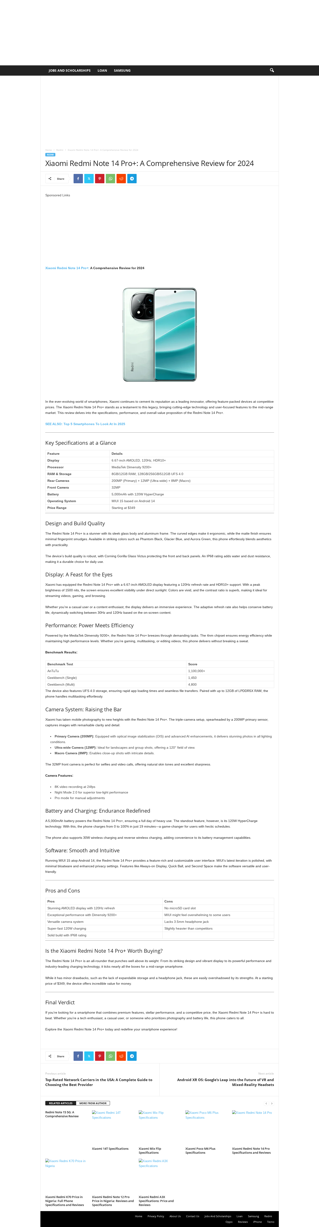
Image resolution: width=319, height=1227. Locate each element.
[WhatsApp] (110, 178)
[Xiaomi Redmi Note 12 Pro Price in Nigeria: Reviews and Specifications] (113, 1176)
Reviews (243, 1221)
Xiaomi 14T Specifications (110, 1148)
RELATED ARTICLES (60, 1103)
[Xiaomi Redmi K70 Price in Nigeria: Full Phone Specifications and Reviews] (66, 1176)
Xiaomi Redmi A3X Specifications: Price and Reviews (156, 1201)
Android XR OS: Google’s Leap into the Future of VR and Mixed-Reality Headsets (225, 1082)
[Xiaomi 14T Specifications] (113, 1127)
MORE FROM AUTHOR (92, 1103)
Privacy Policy (156, 1216)
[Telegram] (132, 178)
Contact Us (192, 1216)
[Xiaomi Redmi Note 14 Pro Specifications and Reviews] (253, 1127)
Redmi (59, 150)
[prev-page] (266, 1103)
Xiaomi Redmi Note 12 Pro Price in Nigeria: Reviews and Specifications (113, 1201)
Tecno (270, 1221)
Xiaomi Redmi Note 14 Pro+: (67, 268)
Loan (102, 70)
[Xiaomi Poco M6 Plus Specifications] (206, 1127)
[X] (89, 178)
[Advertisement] (140, 32)
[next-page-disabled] (271, 1103)
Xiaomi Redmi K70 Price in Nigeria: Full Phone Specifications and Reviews (64, 1201)
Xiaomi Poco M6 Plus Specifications (200, 1150)
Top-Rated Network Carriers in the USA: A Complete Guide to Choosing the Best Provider (98, 1082)
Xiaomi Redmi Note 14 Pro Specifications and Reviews (251, 1150)
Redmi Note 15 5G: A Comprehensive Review (62, 1114)
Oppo (229, 1221)
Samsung (122, 70)
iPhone (257, 1221)
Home (48, 150)
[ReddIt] (121, 178)
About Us (175, 1216)
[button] (272, 70)
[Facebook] (78, 178)
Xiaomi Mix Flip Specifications (150, 1150)
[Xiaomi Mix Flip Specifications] (160, 1127)
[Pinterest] (99, 178)
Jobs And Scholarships (70, 70)
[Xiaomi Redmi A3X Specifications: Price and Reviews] (160, 1176)
